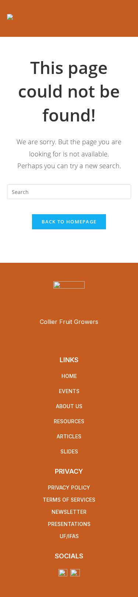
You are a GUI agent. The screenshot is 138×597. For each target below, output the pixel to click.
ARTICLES (69, 436)
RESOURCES (69, 421)
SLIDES (69, 451)
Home (69, 376)
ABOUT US (69, 406)
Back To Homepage (69, 221)
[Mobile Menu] (129, 18)
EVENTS (69, 391)
